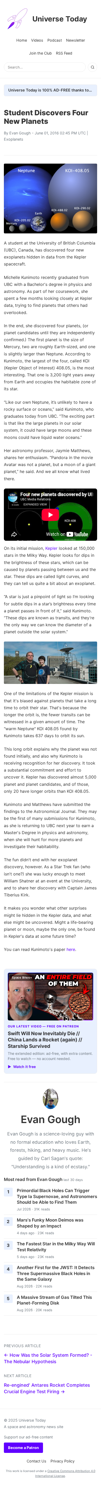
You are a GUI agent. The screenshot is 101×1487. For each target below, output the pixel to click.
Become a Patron (23, 1447)
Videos (37, 40)
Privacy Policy (63, 1461)
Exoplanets (13, 139)
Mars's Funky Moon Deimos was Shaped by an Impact (50, 1223)
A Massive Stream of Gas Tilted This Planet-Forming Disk (54, 1300)
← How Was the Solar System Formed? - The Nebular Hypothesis (48, 1358)
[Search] (92, 67)
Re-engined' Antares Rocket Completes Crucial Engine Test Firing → (47, 1388)
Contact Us (36, 1461)
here (71, 949)
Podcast (54, 40)
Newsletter (75, 40)
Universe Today (59, 18)
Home (21, 40)
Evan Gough (20, 133)
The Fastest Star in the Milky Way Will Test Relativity (56, 1246)
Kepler (51, 548)
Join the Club (40, 53)
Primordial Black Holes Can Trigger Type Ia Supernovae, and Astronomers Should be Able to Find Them (57, 1196)
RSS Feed (64, 53)
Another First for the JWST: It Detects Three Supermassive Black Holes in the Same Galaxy (56, 1273)
